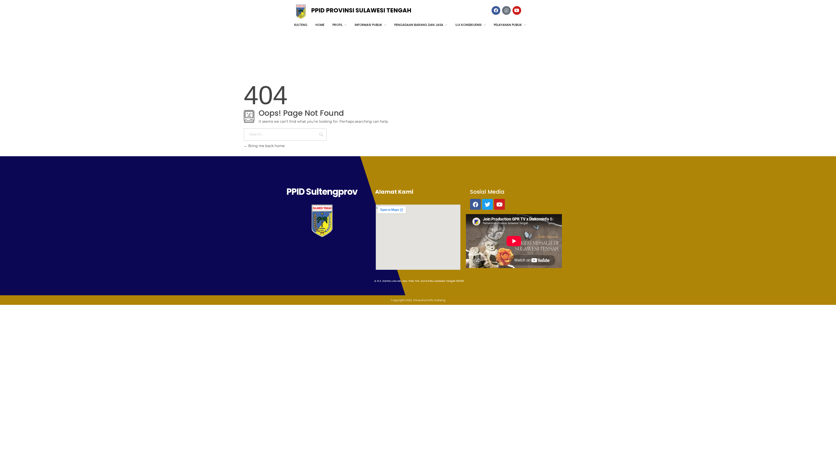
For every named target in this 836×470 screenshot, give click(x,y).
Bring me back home (266, 146)
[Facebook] (475, 204)
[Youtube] (499, 204)
